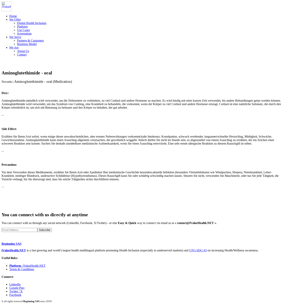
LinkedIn (15, 284)
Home (13, 16)
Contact (22, 54)
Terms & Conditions (21, 269)
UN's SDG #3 (198, 250)
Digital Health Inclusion (31, 23)
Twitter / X (16, 291)
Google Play (17, 287)
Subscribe (44, 229)
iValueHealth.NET (14, 250)
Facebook (15, 294)
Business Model (27, 44)
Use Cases (23, 30)
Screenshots (24, 33)
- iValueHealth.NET (27, 265)
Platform (22, 26)
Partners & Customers (30, 40)
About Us (23, 51)
